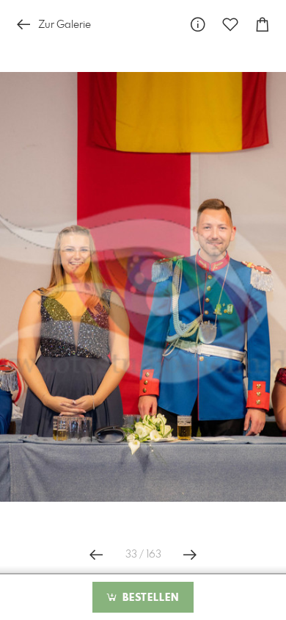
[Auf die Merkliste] (230, 25)
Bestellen (149, 598)
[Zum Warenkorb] (262, 25)
